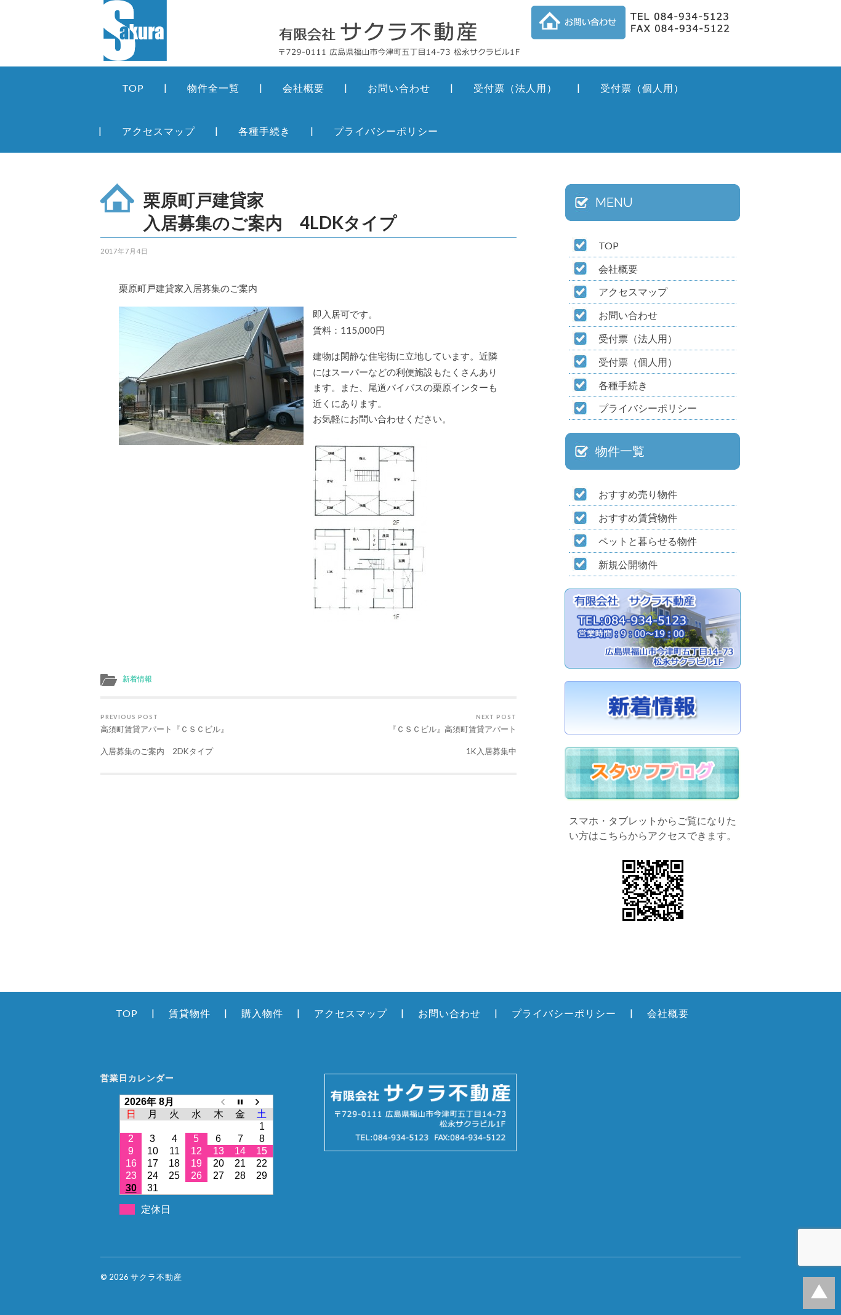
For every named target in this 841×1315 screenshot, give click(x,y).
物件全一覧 (213, 88)
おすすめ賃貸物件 (637, 517)
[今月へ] (240, 1101)
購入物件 (262, 1013)
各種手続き (264, 131)
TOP (133, 88)
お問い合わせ (399, 88)
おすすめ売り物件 (637, 494)
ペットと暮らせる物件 (647, 541)
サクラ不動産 (156, 1277)
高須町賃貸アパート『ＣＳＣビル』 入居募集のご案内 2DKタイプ (202, 735)
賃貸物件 (190, 1013)
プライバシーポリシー (386, 131)
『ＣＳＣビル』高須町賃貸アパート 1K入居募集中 (415, 735)
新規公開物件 (628, 564)
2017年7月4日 (124, 251)
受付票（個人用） (642, 88)
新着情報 (137, 678)
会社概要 (303, 88)
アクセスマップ (158, 131)
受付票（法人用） (515, 88)
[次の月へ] (262, 1101)
